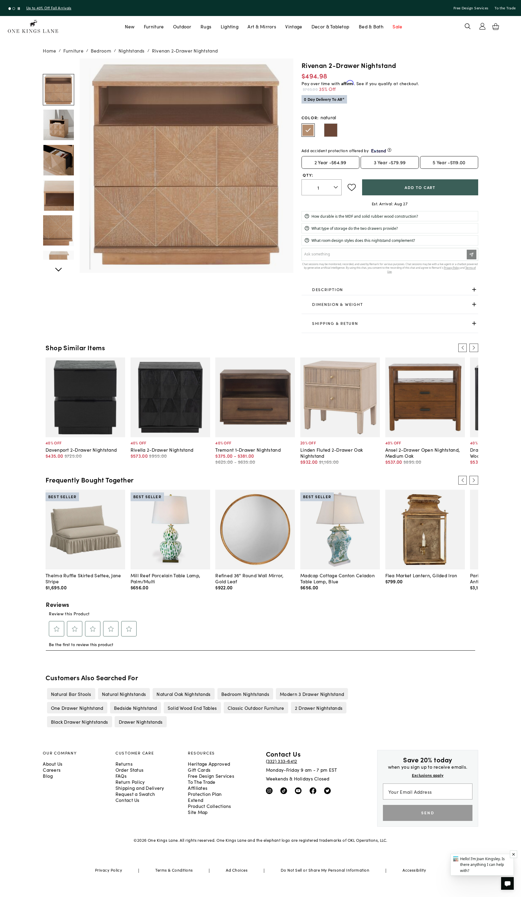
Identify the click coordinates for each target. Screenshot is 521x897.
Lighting (229, 26)
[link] (390, 289)
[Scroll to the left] (462, 348)
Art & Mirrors (262, 26)
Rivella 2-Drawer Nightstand (162, 449)
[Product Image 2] (58, 160)
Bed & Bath (371, 26)
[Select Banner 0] (9, 8)
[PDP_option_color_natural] (308, 130)
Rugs (206, 26)
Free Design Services (470, 8)
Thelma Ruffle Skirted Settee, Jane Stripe (83, 578)
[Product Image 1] (58, 125)
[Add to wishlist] (352, 187)
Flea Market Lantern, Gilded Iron (421, 575)
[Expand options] (474, 289)
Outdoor (182, 26)
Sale (397, 26)
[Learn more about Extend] (389, 150)
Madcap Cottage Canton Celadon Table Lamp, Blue (337, 578)
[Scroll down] (58, 65)
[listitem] (71, 694)
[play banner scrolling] (18, 8)
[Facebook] (314, 790)
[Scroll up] (58, 266)
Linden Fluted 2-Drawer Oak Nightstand (331, 452)
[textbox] (322, 187)
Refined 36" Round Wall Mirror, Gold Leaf (249, 578)
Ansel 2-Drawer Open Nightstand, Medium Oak (422, 452)
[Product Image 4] (58, 230)
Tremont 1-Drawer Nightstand (247, 449)
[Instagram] (270, 790)
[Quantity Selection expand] (336, 187)
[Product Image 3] (58, 195)
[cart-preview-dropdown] (495, 26)
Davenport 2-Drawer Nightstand (81, 449)
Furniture (154, 26)
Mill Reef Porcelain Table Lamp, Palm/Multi (166, 578)
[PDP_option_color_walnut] (330, 130)
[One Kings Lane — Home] (33, 26)
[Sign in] (482, 26)
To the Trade (505, 8)
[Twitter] (328, 790)
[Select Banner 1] (13, 8)
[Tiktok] (285, 790)
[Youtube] (299, 790)
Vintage (293, 26)
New (130, 26)
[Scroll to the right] (473, 348)
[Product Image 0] (58, 89)
